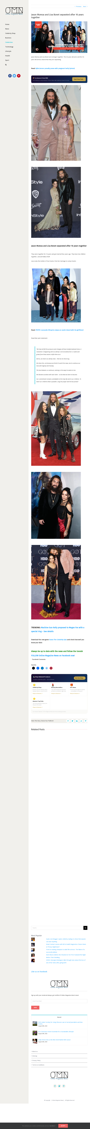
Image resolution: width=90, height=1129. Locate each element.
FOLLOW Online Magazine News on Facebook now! (53, 655)
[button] (35, 1033)
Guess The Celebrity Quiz (58, 640)
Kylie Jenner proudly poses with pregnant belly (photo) (55, 68)
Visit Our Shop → (79, 678)
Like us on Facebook (39, 972)
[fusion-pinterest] (63, 1086)
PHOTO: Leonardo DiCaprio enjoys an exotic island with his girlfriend (59, 330)
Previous (78, 6)
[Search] (14, 64)
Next (84, 6)
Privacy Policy (36, 1060)
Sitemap (34, 1056)
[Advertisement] (45, 1116)
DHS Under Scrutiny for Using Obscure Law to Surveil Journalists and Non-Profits (60, 1023)
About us (35, 1051)
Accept (63, 1126)
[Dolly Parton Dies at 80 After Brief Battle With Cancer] (35, 1040)
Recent (59, 1017)
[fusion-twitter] (59, 1086)
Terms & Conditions (38, 1065)
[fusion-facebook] (55, 1086)
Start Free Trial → (79, 79)
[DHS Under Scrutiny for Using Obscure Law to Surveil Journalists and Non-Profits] (35, 1022)
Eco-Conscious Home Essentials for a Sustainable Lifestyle (56, 1031)
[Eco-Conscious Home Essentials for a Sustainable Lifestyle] (35, 1032)
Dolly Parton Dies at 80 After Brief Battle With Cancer (54, 1040)
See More (52, 1126)
